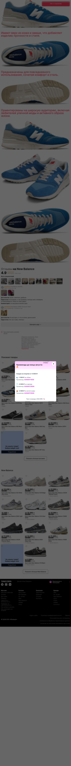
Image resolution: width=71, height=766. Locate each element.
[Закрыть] (53, 364)
